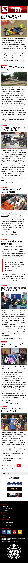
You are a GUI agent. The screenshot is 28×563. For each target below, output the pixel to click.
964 (23, 465)
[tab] (14, 473)
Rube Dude (8, 281)
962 (15, 465)
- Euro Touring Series (7, 522)
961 (12, 465)
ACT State (15, 251)
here (13, 178)
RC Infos (8, 182)
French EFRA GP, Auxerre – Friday (13, 68)
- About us (5, 510)
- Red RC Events (6, 517)
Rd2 (2, 322)
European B (4, 216)
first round (13, 370)
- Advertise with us (7, 508)
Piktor (12, 55)
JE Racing (8, 403)
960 (8, 465)
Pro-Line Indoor (10, 438)
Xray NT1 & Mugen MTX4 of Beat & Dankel (14, 128)
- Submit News (6, 506)
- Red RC (4, 515)
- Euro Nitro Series (7, 526)
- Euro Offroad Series (7, 524)
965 (3, 468)
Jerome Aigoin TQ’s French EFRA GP (11, 16)
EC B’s (5, 154)
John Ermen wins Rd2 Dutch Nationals (12, 345)
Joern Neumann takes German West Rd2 (12, 409)
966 (7, 468)
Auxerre (3, 44)
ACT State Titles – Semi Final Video (13, 242)
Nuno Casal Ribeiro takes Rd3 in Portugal (13, 288)
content (22, 60)
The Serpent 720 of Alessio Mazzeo (11, 190)
